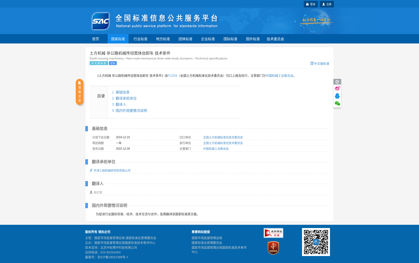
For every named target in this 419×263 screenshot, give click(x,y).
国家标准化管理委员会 (207, 242)
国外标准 (253, 38)
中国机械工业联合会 (279, 75)
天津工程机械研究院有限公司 (112, 170)
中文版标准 (321, 63)
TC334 (172, 75)
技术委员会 (275, 38)
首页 (95, 38)
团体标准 (185, 38)
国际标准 (230, 38)
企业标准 (208, 38)
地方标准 (163, 38)
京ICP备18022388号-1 (112, 257)
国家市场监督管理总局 (207, 238)
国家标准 (118, 38)
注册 (328, 4)
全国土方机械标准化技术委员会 (223, 137)
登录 (312, 4)
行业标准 (141, 38)
